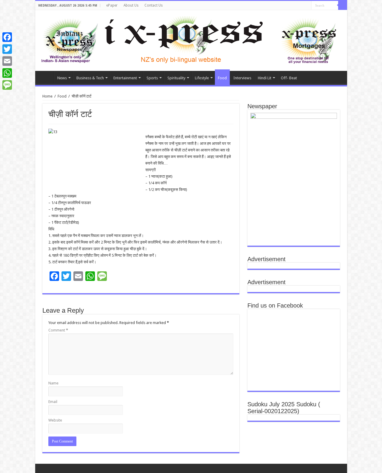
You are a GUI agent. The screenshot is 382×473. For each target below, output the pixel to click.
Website (55, 420)
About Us (131, 5)
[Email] (7, 61)
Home (46, 77)
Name (53, 383)
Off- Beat (289, 78)
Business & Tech (90, 78)
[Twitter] (7, 49)
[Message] (7, 85)
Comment (58, 330)
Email (52, 401)
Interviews (242, 78)
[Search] (342, 5)
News (62, 78)
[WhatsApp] (7, 73)
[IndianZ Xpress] (69, 39)
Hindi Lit (264, 78)
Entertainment (125, 78)
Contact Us (153, 5)
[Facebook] (7, 37)
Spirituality (176, 78)
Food (222, 78)
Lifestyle (202, 78)
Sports (152, 78)
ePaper (112, 5)
